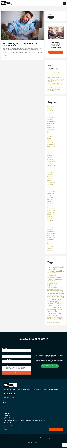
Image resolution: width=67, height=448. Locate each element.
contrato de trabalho (55, 296)
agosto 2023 (50, 172)
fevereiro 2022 (51, 205)
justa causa (56, 318)
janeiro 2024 (50, 163)
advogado (50, 274)
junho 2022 (50, 197)
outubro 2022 (50, 189)
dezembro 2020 (51, 231)
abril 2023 (49, 178)
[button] (64, 3)
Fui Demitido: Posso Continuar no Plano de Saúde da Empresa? (55, 76)
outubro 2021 (50, 212)
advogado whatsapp (55, 293)
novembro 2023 (51, 167)
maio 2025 (50, 134)
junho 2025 (50, 133)
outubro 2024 (50, 148)
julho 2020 (50, 241)
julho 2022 (49, 195)
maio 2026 (50, 112)
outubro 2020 (50, 235)
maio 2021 (49, 222)
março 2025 (50, 138)
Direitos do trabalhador (52, 312)
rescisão (54, 321)
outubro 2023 (50, 169)
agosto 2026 (50, 106)
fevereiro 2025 (51, 140)
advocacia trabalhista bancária (54, 272)
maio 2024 (50, 155)
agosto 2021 (50, 216)
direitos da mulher (57, 309)
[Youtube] (12, 394)
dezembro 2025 (51, 121)
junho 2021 (50, 220)
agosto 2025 (50, 129)
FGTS (53, 317)
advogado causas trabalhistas (54, 278)
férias (55, 317)
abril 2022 (49, 201)
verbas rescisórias (57, 322)
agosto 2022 (50, 193)
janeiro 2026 (50, 119)
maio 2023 (50, 176)
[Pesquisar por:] (53, 14)
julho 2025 (49, 131)
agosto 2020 (50, 239)
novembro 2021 (51, 210)
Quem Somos (6, 405)
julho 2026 (50, 108)
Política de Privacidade (3, 437)
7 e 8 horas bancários (51, 267)
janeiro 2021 (50, 229)
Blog (4, 407)
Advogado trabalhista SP (56, 291)
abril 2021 (49, 224)
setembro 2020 (51, 237)
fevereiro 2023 (51, 182)
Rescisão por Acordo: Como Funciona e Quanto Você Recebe (55, 73)
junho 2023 (50, 174)
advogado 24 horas (58, 274)
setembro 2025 (51, 127)
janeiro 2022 (50, 207)
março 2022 (50, 203)
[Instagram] (7, 394)
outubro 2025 (50, 125)
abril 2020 (49, 244)
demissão (62, 296)
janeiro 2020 (50, 246)
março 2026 (50, 115)
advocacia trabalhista (55, 271)
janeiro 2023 (50, 184)
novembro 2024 (51, 146)
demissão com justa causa (52, 297)
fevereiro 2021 (51, 227)
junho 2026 (50, 110)
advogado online (52, 283)
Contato (5, 409)
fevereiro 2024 (51, 161)
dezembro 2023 (51, 165)
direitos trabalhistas (55, 314)
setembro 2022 (51, 191)
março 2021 (50, 226)
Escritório (5, 402)
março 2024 (50, 159)
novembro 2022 (51, 188)
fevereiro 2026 (51, 117)
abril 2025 (49, 136)
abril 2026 (49, 114)
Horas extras (50, 318)
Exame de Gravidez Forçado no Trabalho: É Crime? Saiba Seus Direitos (55, 85)
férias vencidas (60, 317)
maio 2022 (50, 199)
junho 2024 (50, 153)
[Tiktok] (14, 394)
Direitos (54, 307)
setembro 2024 (51, 150)
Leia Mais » (5, 55)
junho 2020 (50, 243)
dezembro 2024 (51, 144)
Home (4, 400)
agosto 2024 (50, 152)
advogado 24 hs (52, 275)
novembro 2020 (51, 233)
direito (53, 299)
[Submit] (56, 429)
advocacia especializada (55, 268)
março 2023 (50, 180)
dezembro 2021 (51, 208)
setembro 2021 (51, 214)
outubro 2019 (50, 250)
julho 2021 (49, 218)
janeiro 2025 (50, 142)
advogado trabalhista (52, 286)
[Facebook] (5, 394)
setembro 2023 (51, 170)
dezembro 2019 (51, 248)
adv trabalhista (51, 295)
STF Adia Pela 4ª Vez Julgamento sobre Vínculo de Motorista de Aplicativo (55, 80)
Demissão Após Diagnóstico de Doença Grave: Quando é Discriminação (55, 89)
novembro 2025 (51, 123)
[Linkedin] (9, 394)
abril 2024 (49, 157)
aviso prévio (57, 295)
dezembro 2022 (51, 186)
